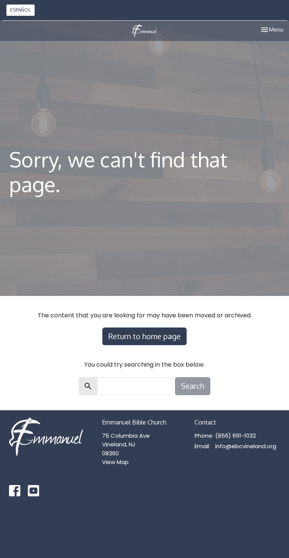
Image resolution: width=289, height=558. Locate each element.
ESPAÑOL (20, 10)
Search (192, 386)
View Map (115, 462)
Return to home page (144, 336)
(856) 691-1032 (235, 436)
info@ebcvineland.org (245, 446)
